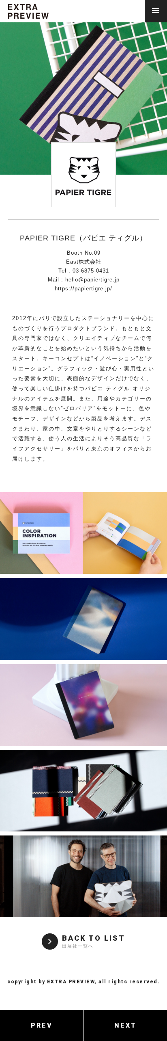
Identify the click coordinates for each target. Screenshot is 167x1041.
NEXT (125, 1025)
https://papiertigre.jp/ (83, 289)
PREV (42, 1025)
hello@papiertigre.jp (92, 280)
